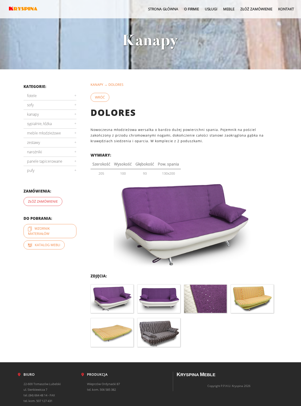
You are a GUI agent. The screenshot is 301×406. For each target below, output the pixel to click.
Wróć (100, 97)
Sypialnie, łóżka (39, 123)
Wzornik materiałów (39, 231)
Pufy (30, 170)
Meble (228, 9)
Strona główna (163, 9)
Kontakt (286, 9)
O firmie (191, 9)
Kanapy (97, 84)
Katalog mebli (46, 245)
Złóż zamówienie (256, 9)
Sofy (30, 104)
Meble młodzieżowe (44, 133)
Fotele (32, 95)
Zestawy (33, 142)
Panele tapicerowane (44, 161)
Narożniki (34, 151)
